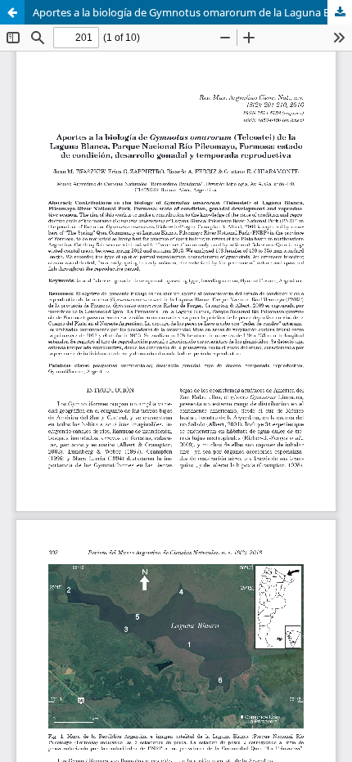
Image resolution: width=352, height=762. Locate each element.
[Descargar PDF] (339, 12)
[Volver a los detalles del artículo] (12, 12)
